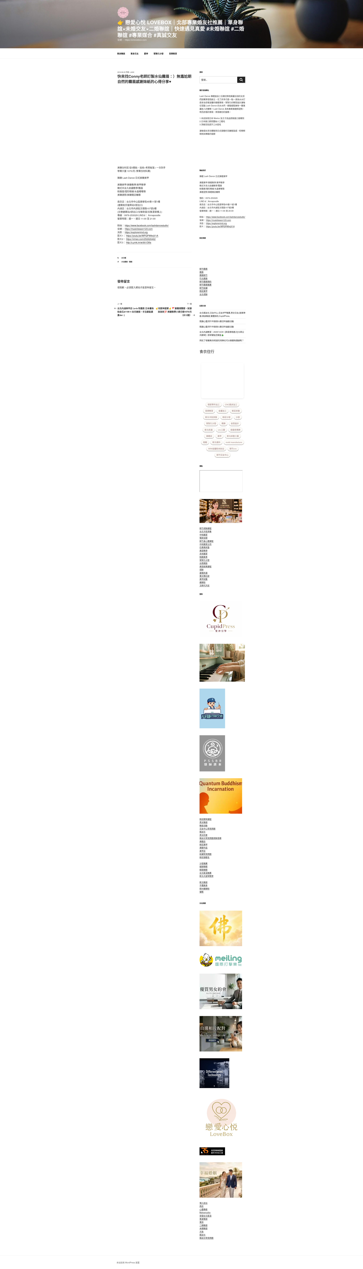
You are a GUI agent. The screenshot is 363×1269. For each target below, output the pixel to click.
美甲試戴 (203, 579)
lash (132, 72)
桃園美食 (203, 556)
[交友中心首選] (221, 636)
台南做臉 (203, 563)
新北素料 (216, 442)
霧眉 (130, 262)
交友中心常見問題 (207, 828)
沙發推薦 (203, 863)
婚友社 (202, 831)
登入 (133, 287)
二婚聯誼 (203, 1225)
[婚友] (222, 1139)
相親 (205, 442)
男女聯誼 (203, 822)
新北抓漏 (209, 430)
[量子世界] (221, 812)
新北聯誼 (203, 882)
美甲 (219, 436)
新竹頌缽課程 (205, 528)
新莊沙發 (226, 417)
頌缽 (201, 569)
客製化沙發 (158, 53)
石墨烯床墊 (204, 547)
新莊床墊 (236, 411)
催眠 (201, 891)
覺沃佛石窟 (204, 575)
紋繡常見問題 (205, 854)
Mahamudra (205, 1212)
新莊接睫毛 (204, 857)
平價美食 (203, 885)
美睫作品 (203, 847)
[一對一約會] (221, 1008)
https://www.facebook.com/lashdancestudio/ (147, 225)
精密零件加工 (214, 404)
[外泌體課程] (221, 522)
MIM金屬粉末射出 (216, 449)
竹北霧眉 (203, 278)
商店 (201, 1206)
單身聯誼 (121, 53)
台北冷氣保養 (205, 531)
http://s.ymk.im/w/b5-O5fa (138, 242)
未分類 (123, 258)
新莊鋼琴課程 (205, 819)
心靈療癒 (203, 1209)
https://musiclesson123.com (139, 228)
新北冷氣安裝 (211, 417)
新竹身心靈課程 (206, 541)
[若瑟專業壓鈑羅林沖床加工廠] (212, 1154)
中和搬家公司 (205, 544)
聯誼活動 (203, 825)
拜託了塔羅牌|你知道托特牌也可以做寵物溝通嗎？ (222, 340)
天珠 (201, 1231)
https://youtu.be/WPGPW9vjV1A (142, 235)
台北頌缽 (203, 294)
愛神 (146, 53)
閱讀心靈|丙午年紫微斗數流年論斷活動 (217, 321)
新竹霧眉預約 (205, 281)
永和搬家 (203, 553)
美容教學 (203, 550)
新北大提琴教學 (206, 876)
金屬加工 (222, 411)
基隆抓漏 (203, 572)
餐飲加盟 (203, 537)
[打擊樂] (221, 965)
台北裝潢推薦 (205, 872)
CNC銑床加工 (231, 404)
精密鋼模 (203, 869)
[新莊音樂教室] (222, 680)
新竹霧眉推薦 (205, 284)
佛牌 (223, 423)
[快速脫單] (221, 1196)
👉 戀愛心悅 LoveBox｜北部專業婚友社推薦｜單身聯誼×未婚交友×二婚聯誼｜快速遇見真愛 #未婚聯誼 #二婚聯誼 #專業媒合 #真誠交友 (180, 28)
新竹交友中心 (222, 455)
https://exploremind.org (136, 232)
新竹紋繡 (203, 287)
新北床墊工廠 (233, 436)
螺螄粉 (202, 582)
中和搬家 (203, 534)
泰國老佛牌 (235, 430)
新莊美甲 (203, 291)
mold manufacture (234, 442)
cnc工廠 (221, 430)
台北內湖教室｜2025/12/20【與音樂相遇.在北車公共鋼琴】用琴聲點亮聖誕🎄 (222, 333)
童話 (201, 1222)
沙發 (238, 417)
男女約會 (203, 835)
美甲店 (202, 850)
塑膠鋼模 (203, 866)
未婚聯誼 (203, 1228)
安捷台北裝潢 (205, 1215)
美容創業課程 (205, 566)
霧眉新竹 (203, 275)
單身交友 (135, 53)
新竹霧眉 (203, 268)
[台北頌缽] (212, 770)
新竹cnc (233, 449)
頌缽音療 (217, 838)
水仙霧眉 (124, 262)
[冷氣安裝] (212, 727)
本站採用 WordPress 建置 (128, 1262)
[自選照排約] (221, 1050)
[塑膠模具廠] (214, 1087)
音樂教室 (173, 53)
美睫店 (209, 436)
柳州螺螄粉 (204, 888)
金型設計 (235, 423)
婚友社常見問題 (206, 838)
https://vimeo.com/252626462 (141, 239)
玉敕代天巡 (204, 585)
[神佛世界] (221, 945)
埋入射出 (203, 1203)
